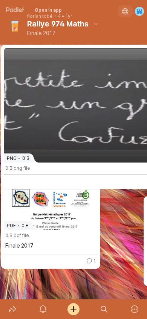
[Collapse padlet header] (95, 24)
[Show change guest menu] (139, 11)
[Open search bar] (104, 309)
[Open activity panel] (43, 309)
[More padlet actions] (134, 309)
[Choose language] (125, 11)
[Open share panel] (12, 309)
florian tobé (40, 16)
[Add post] (73, 309)
